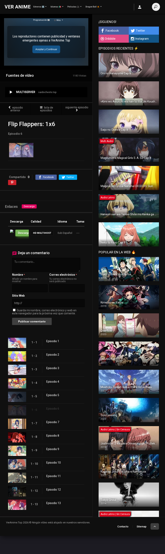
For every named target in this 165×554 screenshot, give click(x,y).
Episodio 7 (52, 422)
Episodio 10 (53, 462)
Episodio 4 (52, 381)
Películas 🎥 (73, 7)
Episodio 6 (52, 408)
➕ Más (57, 20)
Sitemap (141, 526)
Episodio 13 (53, 503)
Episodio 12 (53, 489)
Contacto (122, 526)
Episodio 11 (53, 476)
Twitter (140, 30)
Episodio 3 (52, 368)
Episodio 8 (52, 435)
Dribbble (110, 38)
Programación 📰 (41, 20)
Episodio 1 (52, 341)
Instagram (142, 38)
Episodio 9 (52, 449)
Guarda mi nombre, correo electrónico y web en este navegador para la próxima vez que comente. (44, 312)
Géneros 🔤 (38, 7)
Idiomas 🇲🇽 (56, 7)
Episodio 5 (52, 395)
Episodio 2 (52, 354)
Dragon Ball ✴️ (92, 7)
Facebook (112, 30)
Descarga (29, 206)
